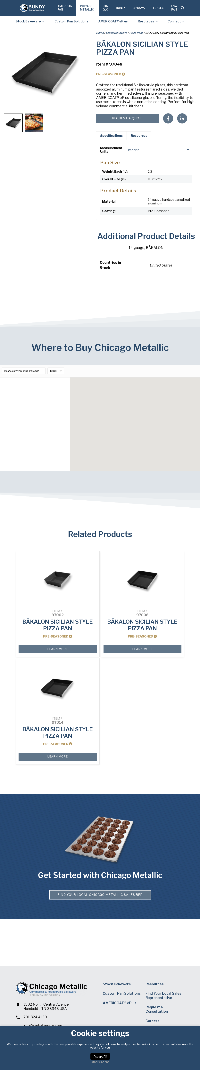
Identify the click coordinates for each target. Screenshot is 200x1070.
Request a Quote (128, 118)
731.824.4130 (35, 1017)
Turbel (158, 7)
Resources (146, 21)
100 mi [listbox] (53, 370)
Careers (152, 1021)
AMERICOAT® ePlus (113, 21)
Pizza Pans (136, 32)
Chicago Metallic (87, 7)
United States (161, 265)
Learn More (57, 649)
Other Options (100, 1062)
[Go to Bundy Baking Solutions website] (32, 8)
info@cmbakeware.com (42, 1025)
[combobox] (158, 150)
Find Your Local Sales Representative (163, 995)
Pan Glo (105, 7)
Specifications (111, 136)
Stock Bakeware (28, 21)
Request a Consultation (157, 1009)
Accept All (100, 1056)
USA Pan (174, 7)
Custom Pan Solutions (71, 21)
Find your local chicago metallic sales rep (100, 895)
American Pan (64, 7)
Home (100, 32)
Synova (139, 7)
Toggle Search (182, 8)
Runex (121, 7)
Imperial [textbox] (134, 150)
